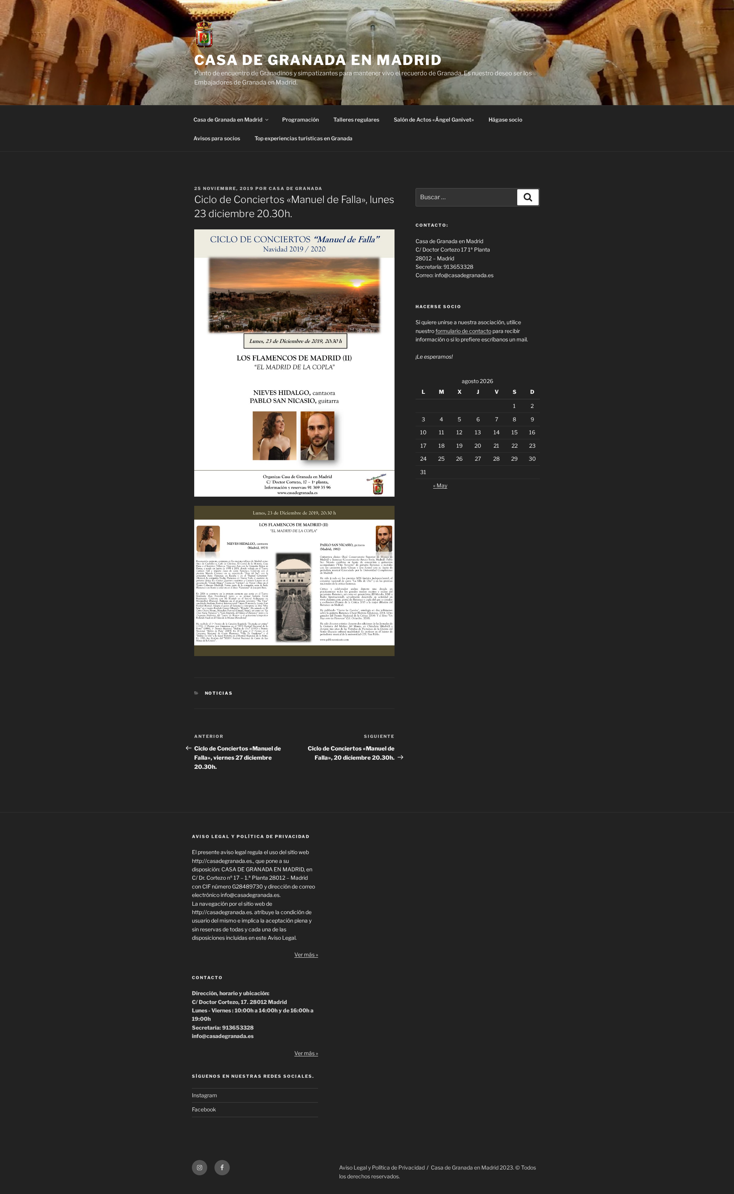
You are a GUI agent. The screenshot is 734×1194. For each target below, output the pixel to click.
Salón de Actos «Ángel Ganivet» (434, 119)
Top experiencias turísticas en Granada (303, 138)
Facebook (204, 1109)
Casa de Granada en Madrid (227, 119)
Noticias (219, 693)
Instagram (204, 1095)
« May (440, 485)
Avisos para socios (216, 138)
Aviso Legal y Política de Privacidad (382, 1167)
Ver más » (306, 954)
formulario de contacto (463, 331)
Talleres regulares (356, 119)
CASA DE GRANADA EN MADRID (318, 60)
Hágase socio (505, 119)
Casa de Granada (296, 188)
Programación (300, 119)
